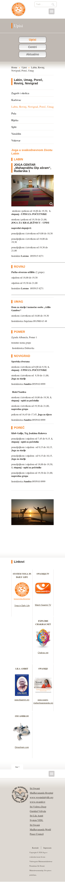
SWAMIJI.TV (43, 573)
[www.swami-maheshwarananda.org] (43, 694)
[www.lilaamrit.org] (22, 694)
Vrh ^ (17, 767)
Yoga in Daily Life (22, 605)
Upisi (32, 39)
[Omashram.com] (22, 742)
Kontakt (35, 847)
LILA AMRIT (21, 668)
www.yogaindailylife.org (41, 797)
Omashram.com (22, 747)
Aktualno (32, 54)
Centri (32, 47)
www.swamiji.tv (37, 801)
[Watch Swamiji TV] (43, 600)
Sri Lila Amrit (36, 815)
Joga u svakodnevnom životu (18, 11)
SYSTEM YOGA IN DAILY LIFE (22, 575)
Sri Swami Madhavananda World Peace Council (40, 829)
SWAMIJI (43, 668)
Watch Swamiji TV (43, 605)
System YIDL (36, 820)
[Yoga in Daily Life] (22, 600)
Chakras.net (43, 653)
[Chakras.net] (43, 647)
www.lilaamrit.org (22, 700)
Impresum (47, 847)
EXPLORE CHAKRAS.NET (43, 622)
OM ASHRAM (22, 716)
